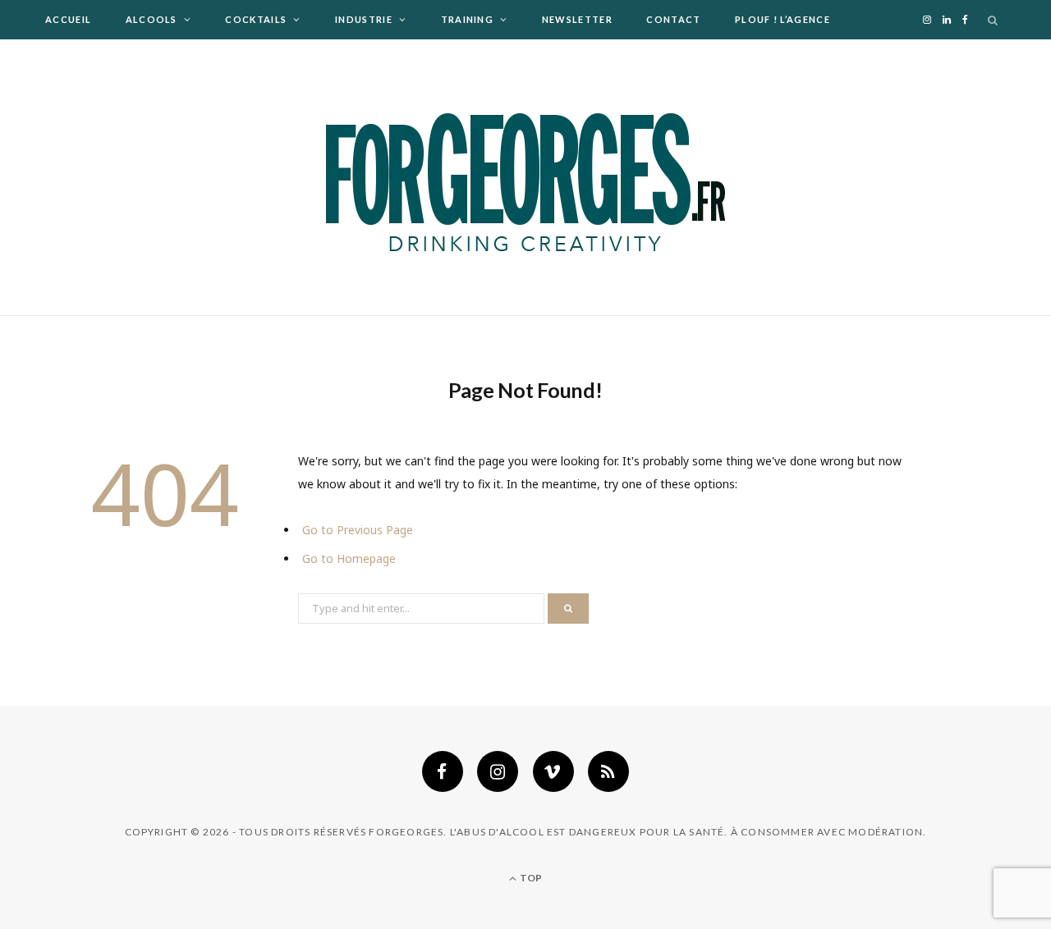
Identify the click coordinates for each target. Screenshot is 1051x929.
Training (467, 19)
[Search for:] (423, 607)
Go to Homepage (349, 558)
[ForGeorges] (525, 177)
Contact (673, 19)
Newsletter (577, 19)
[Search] (993, 19)
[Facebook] (442, 771)
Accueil (68, 19)
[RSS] (608, 771)
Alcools (151, 19)
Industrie (363, 19)
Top (530, 878)
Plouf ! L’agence (782, 19)
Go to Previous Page (357, 530)
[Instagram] (497, 771)
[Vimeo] (553, 771)
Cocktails (256, 19)
